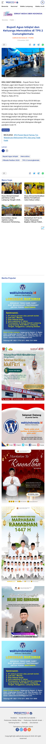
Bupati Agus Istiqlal (10, 156)
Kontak (24, 723)
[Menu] (3, 2)
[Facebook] (17, 730)
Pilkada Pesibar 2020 (11, 160)
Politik (31, 38)
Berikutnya (5, 130)
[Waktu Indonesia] (11, 2)
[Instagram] (25, 730)
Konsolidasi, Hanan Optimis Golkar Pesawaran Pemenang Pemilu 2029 (10, 220)
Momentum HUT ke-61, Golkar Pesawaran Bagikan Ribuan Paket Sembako (33, 220)
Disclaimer (34, 723)
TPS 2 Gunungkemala (30, 160)
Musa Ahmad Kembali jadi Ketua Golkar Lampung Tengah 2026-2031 (11, 198)
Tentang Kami (13, 723)
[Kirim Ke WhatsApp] (42, 44)
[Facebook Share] (30, 44)
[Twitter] (21, 730)
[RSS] (29, 730)
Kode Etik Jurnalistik (27, 718)
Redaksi (14, 718)
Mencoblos (25, 156)
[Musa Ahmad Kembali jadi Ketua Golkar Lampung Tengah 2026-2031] (12, 188)
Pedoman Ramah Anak (33, 720)
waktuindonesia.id (19, 38)
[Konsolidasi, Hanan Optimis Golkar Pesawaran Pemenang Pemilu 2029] (12, 210)
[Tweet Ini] (34, 44)
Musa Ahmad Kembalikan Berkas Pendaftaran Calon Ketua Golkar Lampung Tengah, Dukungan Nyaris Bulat (34, 198)
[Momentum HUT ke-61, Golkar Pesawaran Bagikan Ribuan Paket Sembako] (34, 210)
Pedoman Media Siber (13, 720)
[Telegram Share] (38, 44)
